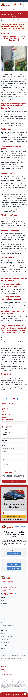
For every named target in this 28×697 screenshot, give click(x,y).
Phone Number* (5, 451)
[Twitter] (10, 399)
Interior (4, 416)
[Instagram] (8, 594)
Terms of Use (4, 664)
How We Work (4, 611)
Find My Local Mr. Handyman (14, 516)
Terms (3, 477)
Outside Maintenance (7, 419)
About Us (3, 617)
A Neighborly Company (7, 619)
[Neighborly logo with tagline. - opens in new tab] (20, 526)
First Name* (4, 434)
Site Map (3, 648)
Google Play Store (14, 568)
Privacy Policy (8, 477)
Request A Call (14, 481)
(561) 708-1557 (18, 519)
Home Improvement (5, 33)
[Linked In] (17, 399)
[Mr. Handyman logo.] (7, 527)
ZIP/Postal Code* (6, 457)
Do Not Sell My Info (5, 671)
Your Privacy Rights (7, 674)
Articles (3, 633)
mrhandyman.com (8, 472)
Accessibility (4, 669)
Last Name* (4, 440)
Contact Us (4, 614)
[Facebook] (6, 399)
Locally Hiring (4, 645)
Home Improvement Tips (7, 636)
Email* (3, 445)
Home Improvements (7, 414)
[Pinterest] (14, 399)
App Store (14, 564)
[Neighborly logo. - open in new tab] (4, 1)
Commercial (7, 432)
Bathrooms (5, 408)
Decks (3, 409)
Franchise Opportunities (7, 625)
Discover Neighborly (13, 553)
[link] (21, 399)
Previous (5, 395)
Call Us (21, 6)
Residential (6, 429)
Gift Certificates (5, 642)
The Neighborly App (6, 622)
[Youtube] (11, 594)
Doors (3, 411)
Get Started (15, 6)
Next (24, 395)
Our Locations (4, 639)
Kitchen (4, 417)
